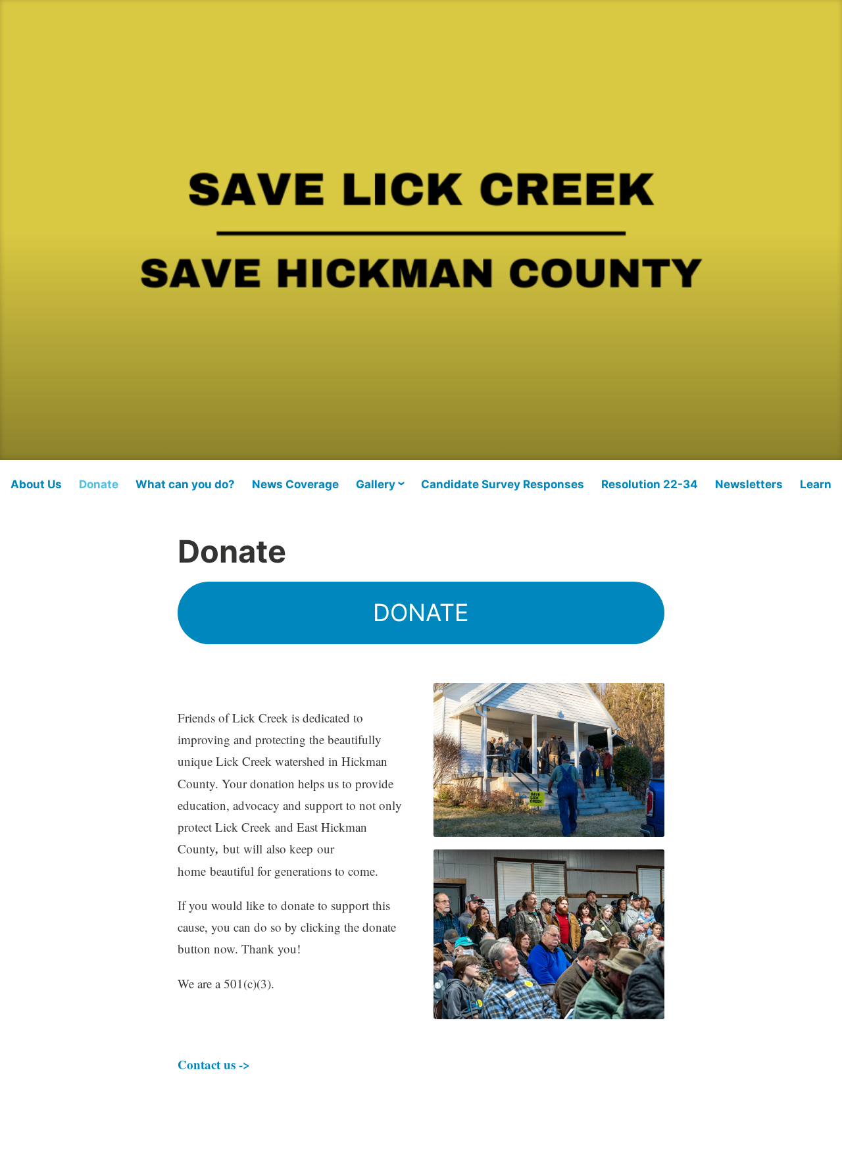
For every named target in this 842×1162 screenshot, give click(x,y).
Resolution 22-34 (649, 484)
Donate (98, 484)
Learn (815, 484)
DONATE (421, 612)
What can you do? (185, 484)
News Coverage (295, 484)
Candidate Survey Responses (502, 484)
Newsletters (749, 484)
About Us (36, 484)
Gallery (375, 484)
